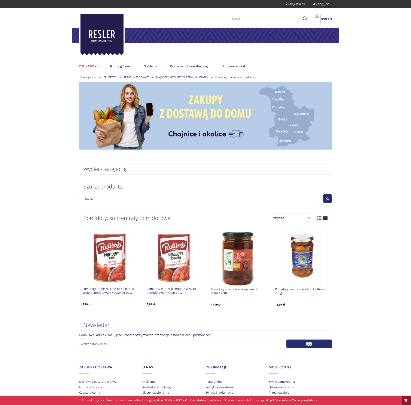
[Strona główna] (102, 35)
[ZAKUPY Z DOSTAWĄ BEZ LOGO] (205, 115)
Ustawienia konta (281, 387)
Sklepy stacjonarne (155, 392)
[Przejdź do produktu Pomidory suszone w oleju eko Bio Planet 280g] (238, 257)
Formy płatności (90, 387)
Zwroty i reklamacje (219, 392)
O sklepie (149, 382)
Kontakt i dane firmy (156, 387)
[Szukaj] (305, 18)
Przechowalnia (279, 392)
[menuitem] (91, 66)
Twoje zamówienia (282, 382)
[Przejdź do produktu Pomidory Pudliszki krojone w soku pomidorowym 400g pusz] (173, 257)
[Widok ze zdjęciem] (319, 218)
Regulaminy (214, 382)
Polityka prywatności (220, 387)
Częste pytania (89, 392)
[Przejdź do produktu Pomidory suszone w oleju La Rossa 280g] (302, 257)
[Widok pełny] (325, 218)
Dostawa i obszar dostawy (97, 382)
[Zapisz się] (309, 344)
